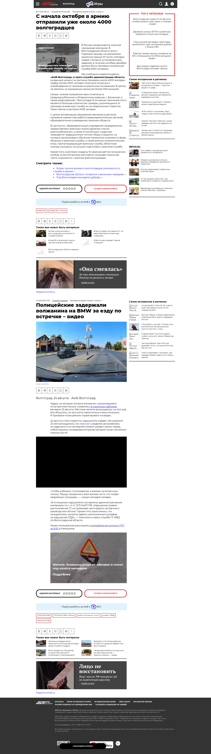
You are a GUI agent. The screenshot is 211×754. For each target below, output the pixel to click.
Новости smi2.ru (45, 292)
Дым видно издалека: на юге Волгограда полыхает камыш (152, 67)
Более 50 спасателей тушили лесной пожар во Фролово (61, 241)
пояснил (85, 423)
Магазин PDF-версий (142, 702)
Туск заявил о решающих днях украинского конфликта (154, 152)
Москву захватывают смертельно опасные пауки (155, 170)
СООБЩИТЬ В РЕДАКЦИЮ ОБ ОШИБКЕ (111, 705)
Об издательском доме (105, 702)
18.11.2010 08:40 (42, 12)
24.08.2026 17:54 (43, 300)
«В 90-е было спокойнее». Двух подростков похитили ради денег (156, 112)
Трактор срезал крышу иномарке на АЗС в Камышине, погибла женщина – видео (152, 56)
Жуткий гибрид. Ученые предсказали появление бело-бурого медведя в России (158, 317)
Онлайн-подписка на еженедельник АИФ (73, 705)
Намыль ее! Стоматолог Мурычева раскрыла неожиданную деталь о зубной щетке (156, 132)
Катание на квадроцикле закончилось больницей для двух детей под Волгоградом (63, 643)
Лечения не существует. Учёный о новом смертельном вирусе (156, 103)
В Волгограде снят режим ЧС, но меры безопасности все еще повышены (108, 233)
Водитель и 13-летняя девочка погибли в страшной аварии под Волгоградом (108, 643)
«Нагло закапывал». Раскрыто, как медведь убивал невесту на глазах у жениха (157, 355)
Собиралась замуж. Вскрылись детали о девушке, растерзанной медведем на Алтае (156, 94)
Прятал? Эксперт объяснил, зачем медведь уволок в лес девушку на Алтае (156, 123)
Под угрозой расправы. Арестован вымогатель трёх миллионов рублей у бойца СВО (152, 44)
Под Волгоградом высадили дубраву (78, 177)
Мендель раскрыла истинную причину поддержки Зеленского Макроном (155, 162)
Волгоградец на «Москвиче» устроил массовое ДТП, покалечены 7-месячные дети (61, 652)
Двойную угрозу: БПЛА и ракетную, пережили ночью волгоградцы (152, 33)
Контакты (59, 702)
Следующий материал (83, 746)
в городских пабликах (104, 406)
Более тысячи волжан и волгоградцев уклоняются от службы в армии (61, 233)
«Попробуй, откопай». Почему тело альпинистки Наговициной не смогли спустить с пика (157, 326)
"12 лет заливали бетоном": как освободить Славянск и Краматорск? (157, 180)
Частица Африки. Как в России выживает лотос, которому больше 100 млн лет (157, 345)
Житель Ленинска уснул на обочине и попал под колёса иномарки (88, 566)
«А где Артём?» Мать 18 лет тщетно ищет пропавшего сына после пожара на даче (157, 307)
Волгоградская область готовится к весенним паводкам (90, 174)
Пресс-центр (124, 702)
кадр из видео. (42, 384)
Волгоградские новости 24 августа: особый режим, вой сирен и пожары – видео (152, 21)
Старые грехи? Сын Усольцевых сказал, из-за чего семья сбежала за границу (157, 336)
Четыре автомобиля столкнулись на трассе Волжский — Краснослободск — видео (109, 652)
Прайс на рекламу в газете (79, 702)
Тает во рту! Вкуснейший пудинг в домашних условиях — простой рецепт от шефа (156, 85)
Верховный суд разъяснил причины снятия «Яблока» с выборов (157, 189)
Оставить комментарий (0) (105, 189)
